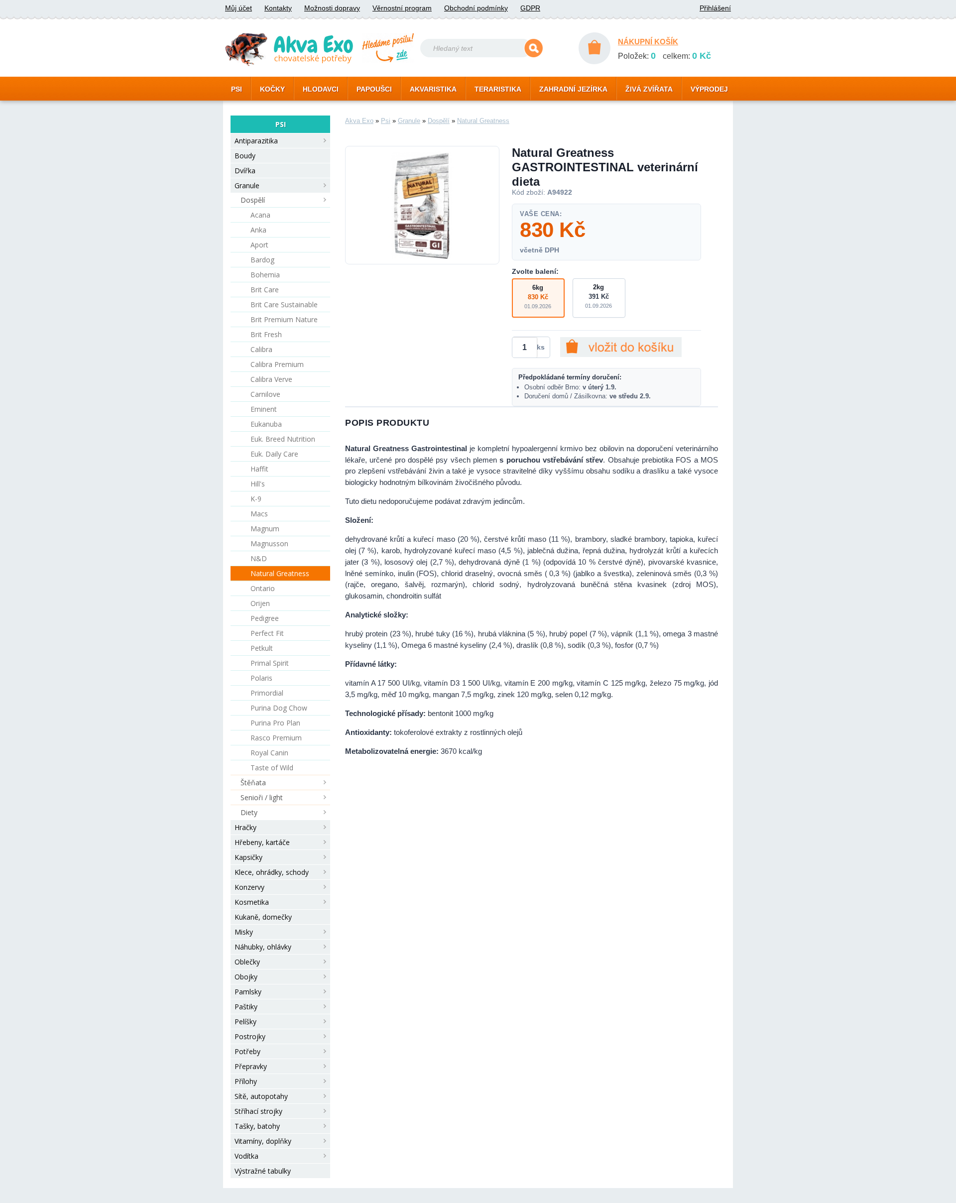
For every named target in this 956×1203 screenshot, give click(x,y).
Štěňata (253, 782)
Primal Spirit (269, 663)
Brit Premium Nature (284, 319)
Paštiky (246, 1006)
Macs (259, 513)
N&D (258, 558)
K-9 (255, 498)
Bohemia (265, 274)
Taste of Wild (271, 767)
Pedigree (264, 618)
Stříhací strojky (258, 1111)
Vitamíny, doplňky (263, 1141)
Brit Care (264, 289)
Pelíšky (245, 1021)
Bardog (262, 259)
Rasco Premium (276, 737)
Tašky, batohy (257, 1126)
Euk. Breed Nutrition (282, 439)
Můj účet (238, 8)
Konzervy (249, 887)
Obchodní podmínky (476, 8)
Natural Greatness (279, 573)
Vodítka (246, 1156)
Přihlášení (715, 8)
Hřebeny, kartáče (262, 842)
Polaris (261, 678)
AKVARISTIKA (433, 89)
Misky (244, 932)
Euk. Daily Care (274, 454)
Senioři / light (261, 797)
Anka (258, 230)
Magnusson (269, 543)
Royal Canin (269, 752)
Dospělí (252, 200)
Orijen (260, 603)
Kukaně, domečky (263, 917)
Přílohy (246, 1081)
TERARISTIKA (498, 89)
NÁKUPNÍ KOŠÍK (648, 41)
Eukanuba (266, 424)
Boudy (245, 155)
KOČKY (272, 89)
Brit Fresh (266, 334)
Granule (247, 185)
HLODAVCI (321, 89)
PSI (236, 89)
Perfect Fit (267, 633)
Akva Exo (359, 120)
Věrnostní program (402, 8)
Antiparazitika (256, 140)
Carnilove (265, 394)
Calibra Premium (277, 364)
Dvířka (245, 170)
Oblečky (247, 961)
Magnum (264, 528)
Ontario (262, 588)
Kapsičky (248, 857)
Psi (385, 120)
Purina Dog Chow (278, 708)
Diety (248, 812)
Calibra (261, 349)
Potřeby (247, 1051)
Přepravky (251, 1066)
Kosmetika (252, 902)
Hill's (257, 483)
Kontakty (278, 8)
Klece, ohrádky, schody (272, 872)
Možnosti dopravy (332, 8)
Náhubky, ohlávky (263, 947)
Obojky (246, 976)
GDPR (530, 8)
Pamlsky (248, 991)
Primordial (266, 693)
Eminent (263, 409)
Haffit (259, 469)
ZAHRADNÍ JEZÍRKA (573, 89)
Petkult (261, 648)
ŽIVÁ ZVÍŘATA (649, 89)
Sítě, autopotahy (261, 1096)
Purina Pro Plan (275, 722)
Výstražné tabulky (263, 1171)
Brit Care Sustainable (284, 304)
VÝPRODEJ (709, 89)
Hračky (245, 827)
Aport (259, 244)
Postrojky (250, 1036)
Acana (260, 215)
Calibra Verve (271, 379)
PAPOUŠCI (374, 89)
